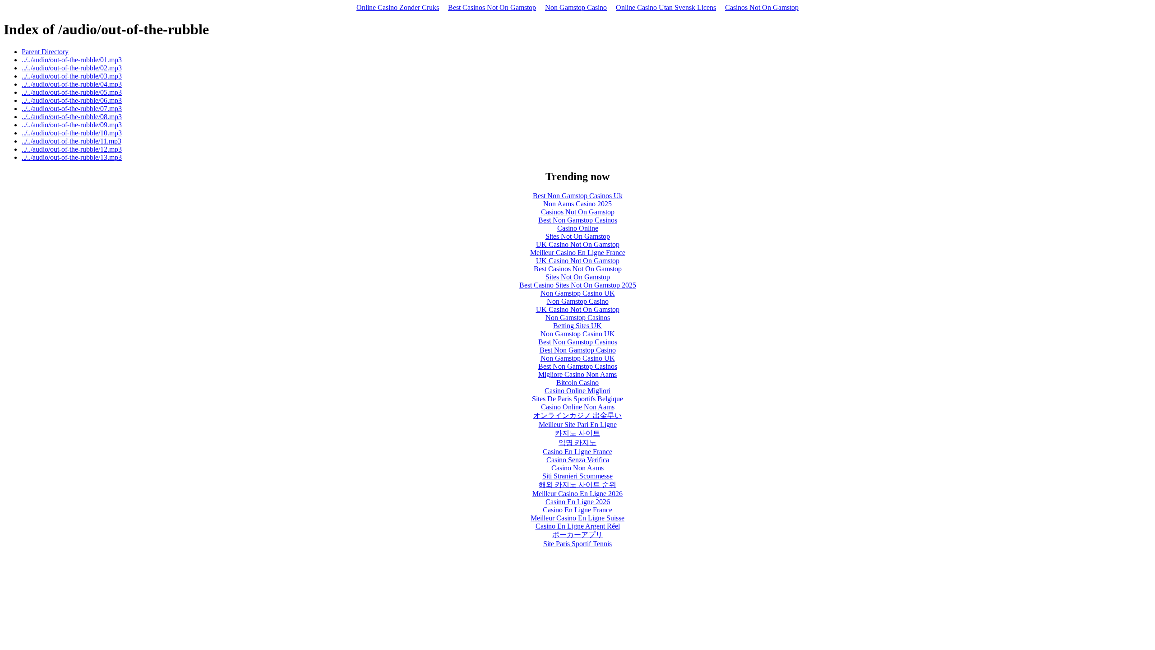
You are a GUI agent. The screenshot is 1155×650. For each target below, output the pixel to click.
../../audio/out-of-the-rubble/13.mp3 (72, 157)
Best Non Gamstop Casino (578, 350)
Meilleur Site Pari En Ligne (578, 424)
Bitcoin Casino (577, 382)
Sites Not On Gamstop (577, 236)
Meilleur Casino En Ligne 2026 (577, 493)
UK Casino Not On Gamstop (577, 244)
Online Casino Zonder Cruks (397, 7)
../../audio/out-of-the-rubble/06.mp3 (72, 100)
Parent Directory (45, 52)
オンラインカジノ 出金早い (577, 415)
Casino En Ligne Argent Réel (578, 526)
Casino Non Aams (577, 468)
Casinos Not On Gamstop (762, 7)
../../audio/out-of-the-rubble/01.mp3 (72, 60)
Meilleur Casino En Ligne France (577, 252)
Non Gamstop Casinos (577, 317)
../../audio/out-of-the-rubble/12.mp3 (72, 149)
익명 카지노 (577, 442)
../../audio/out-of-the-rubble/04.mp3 (72, 84)
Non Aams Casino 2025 (577, 204)
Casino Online (577, 228)
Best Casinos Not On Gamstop (492, 7)
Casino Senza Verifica (577, 460)
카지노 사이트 (577, 433)
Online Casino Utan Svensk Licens (666, 7)
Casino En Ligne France (577, 451)
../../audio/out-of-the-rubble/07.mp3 (72, 108)
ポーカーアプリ (577, 535)
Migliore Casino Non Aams (577, 374)
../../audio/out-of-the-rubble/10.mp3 (72, 133)
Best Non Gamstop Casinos (577, 220)
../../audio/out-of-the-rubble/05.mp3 (72, 92)
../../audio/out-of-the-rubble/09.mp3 (72, 125)
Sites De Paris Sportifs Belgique (577, 399)
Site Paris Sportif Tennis (577, 544)
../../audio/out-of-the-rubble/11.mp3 (71, 141)
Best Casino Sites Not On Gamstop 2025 (577, 285)
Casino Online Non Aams (577, 407)
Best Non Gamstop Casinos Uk (578, 196)
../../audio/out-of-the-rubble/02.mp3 (72, 68)
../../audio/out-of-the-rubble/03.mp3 (72, 76)
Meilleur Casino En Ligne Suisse (577, 518)
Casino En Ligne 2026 (577, 502)
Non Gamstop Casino (576, 7)
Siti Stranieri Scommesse (577, 476)
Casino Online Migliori (577, 391)
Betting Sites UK (577, 326)
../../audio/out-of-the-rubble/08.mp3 (72, 117)
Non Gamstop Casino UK (578, 293)
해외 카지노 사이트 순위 (577, 484)
